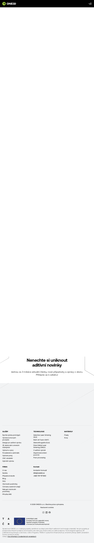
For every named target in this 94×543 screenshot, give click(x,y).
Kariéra (4, 473)
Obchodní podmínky (9, 484)
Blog (4, 478)
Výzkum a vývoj (7, 450)
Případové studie (8, 476)
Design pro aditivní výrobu (11, 443)
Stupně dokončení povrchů (40, 454)
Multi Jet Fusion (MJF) (41, 440)
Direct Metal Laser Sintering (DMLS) (39, 446)
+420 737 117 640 (39, 476)
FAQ (4, 481)
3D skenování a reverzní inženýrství (10, 446)
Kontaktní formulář (40, 470)
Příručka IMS (7, 494)
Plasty (66, 435)
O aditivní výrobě (39, 450)
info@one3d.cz (39, 473)
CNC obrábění (7, 458)
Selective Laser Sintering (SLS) (42, 436)
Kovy (66, 438)
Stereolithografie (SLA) (41, 443)
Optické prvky (7, 455)
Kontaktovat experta (47, 425)
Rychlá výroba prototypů (11, 435)
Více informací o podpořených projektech (21, 536)
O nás (4, 470)
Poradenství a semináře (10, 453)
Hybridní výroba (8, 461)
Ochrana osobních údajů (11, 487)
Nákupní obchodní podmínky (9, 490)
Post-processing (39, 458)
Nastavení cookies (47, 507)
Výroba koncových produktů (9, 439)
